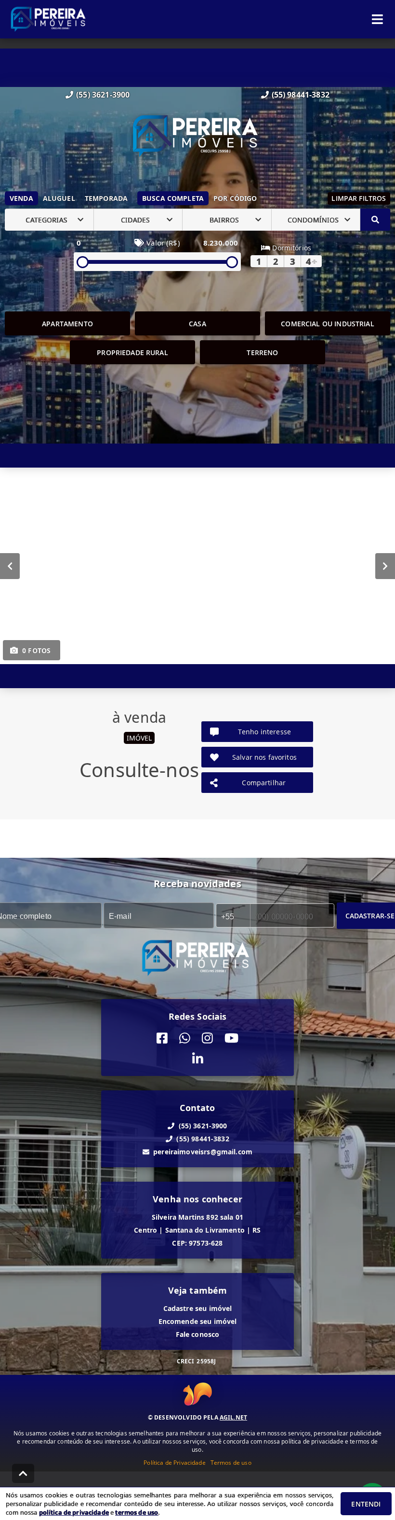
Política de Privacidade (174, 1462)
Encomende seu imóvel (197, 1321)
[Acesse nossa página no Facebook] (162, 1038)
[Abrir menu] (377, 19)
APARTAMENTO (67, 323)
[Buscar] (375, 220)
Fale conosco (198, 1334)
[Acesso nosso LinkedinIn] (197, 1058)
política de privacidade (74, 1512)
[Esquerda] (10, 566)
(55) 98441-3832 (300, 94)
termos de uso (136, 1512)
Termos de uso (231, 1462)
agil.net (233, 1417)
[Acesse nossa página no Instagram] (207, 1038)
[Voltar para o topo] (23, 1473)
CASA (197, 323)
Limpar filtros (358, 198)
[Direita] (385, 566)
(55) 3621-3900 (103, 94)
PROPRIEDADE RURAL (132, 352)
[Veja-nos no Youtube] (231, 1038)
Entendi (366, 1503)
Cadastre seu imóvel (197, 1308)
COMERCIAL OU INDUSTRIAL (327, 323)
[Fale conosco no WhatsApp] (184, 1038)
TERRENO (262, 352)
